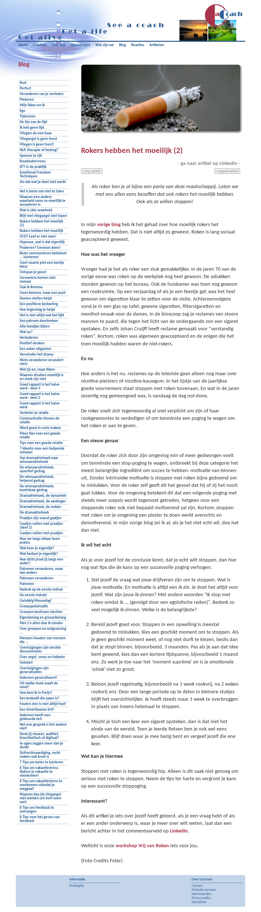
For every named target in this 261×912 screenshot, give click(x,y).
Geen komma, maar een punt (43, 293)
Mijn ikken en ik (32, 105)
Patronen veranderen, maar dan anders (41, 571)
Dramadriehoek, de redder (40, 507)
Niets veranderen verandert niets (41, 362)
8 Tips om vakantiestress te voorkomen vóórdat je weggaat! (41, 785)
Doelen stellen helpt (36, 299)
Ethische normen (204, 890)
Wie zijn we (104, 45)
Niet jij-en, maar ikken (37, 370)
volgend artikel (227, 171)
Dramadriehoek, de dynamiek (43, 496)
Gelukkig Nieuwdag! (36, 601)
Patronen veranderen (36, 578)
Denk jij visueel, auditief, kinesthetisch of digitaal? (39, 736)
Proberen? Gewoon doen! (40, 248)
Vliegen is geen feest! (37, 145)
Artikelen (156, 45)
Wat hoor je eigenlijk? (37, 548)
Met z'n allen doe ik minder (41, 623)
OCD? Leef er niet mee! (38, 237)
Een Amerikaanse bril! (37, 710)
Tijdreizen (27, 117)
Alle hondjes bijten (35, 327)
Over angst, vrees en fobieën (42, 657)
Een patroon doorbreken (39, 321)
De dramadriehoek (34, 513)
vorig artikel (91, 171)
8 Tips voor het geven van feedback (40, 819)
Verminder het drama (36, 355)
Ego (22, 111)
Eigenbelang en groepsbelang (43, 618)
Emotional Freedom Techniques (35, 174)
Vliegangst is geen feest (38, 139)
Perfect (25, 88)
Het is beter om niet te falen (42, 191)
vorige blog (109, 224)
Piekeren (27, 100)
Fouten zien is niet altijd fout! (43, 704)
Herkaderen (29, 338)
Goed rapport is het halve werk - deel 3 (40, 386)
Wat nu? (26, 332)
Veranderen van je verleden (41, 94)
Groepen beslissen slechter (41, 612)
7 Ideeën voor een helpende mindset (42, 450)
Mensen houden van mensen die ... (43, 640)
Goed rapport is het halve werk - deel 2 (40, 396)
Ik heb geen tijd (32, 128)
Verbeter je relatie (34, 413)
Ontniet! (26, 663)
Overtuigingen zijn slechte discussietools (40, 650)
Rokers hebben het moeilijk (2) (41, 223)
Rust (23, 83)
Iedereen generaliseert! (38, 678)
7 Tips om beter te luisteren (41, 762)
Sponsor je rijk (31, 156)
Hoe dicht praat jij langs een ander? (41, 561)
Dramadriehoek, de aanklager (43, 501)
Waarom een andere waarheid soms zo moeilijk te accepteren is (43, 201)
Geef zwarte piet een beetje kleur (42, 265)
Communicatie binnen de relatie (39, 420)
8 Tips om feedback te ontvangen (37, 810)
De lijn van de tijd (33, 122)
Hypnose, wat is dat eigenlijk (42, 242)
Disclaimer (199, 902)
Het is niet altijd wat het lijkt (42, 315)
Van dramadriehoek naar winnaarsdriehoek (39, 460)
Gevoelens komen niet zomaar (38, 280)
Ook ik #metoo (31, 287)
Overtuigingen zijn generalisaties (34, 670)
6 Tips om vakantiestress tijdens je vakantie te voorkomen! (39, 772)
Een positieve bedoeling (39, 304)
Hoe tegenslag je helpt (37, 310)
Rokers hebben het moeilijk (41, 231)
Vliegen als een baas (36, 133)
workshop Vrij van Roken (142, 846)
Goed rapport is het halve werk (40, 405)
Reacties (137, 45)
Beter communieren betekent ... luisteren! (43, 255)
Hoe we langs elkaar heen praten (40, 541)
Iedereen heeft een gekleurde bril (35, 717)
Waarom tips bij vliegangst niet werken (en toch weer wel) (40, 798)
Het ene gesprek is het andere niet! (43, 727)
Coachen (39, 45)
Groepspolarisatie (34, 606)
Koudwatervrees (33, 161)
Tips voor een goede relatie (41, 443)
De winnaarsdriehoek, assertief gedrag (37, 469)
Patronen (27, 584)
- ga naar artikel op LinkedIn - (209, 163)
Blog (122, 45)
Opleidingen (80, 45)
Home (23, 45)
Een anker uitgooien (35, 349)
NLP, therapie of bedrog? (39, 150)
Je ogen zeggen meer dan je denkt (41, 745)
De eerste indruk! (33, 595)
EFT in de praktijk (33, 167)
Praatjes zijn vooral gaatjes (40, 518)
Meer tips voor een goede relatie (40, 435)
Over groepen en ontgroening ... (43, 631)
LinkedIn (179, 831)
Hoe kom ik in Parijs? (36, 693)
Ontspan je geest (33, 272)
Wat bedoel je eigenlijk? (39, 554)
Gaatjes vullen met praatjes (41, 533)
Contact (197, 886)
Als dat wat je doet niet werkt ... (43, 184)
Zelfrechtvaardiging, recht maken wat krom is (40, 755)
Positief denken (32, 343)
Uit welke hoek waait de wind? (39, 685)
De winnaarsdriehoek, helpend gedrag (37, 479)
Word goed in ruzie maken (40, 428)
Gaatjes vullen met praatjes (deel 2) (41, 526)
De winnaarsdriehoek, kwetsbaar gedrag (37, 488)
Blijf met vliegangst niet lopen (43, 216)
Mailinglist (76, 886)
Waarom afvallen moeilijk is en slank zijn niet (41, 377)
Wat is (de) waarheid (36, 210)
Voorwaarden (201, 894)
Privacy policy (201, 898)
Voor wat (58, 45)
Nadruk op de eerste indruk (41, 590)
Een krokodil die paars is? (39, 698)
